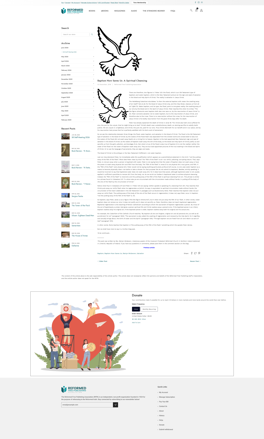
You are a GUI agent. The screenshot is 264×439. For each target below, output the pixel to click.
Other (144, 319)
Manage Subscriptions (89, 2)
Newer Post (194, 261)
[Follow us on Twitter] (195, 253)
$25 (136, 319)
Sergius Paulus (77, 196)
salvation (140, 253)
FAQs (173, 11)
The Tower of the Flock (81, 205)
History (161, 416)
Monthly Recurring (149, 309)
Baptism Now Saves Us (113, 253)
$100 (139, 319)
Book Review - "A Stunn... (82, 151)
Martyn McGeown (129, 253)
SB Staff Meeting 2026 (81, 137)
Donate (67, 2)
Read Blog (114, 2)
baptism (100, 253)
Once (136, 309)
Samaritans (76, 225)
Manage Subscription (167, 397)
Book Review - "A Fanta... (81, 167)
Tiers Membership (139, 2)
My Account (76, 2)
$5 (133, 319)
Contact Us (163, 406)
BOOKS (92, 11)
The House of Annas (80, 235)
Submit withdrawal (166, 429)
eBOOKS (104, 11)
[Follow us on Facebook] (191, 253)
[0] (196, 10)
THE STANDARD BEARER (154, 11)
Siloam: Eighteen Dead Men (83, 215)
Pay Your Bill (163, 402)
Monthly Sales (124, 2)
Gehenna (75, 245)
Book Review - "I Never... (82, 184)
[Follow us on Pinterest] (199, 253)
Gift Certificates (104, 2)
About (161, 411)
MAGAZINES (119, 11)
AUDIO (134, 11)
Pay (62, 2)
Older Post (103, 261)
